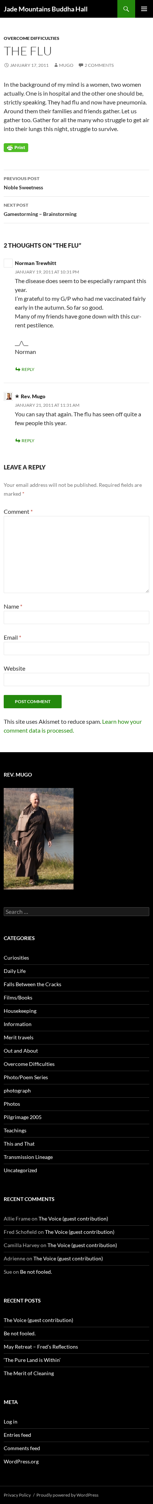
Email (12, 637)
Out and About (21, 1050)
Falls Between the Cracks (32, 984)
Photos (12, 1104)
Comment (18, 511)
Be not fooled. (36, 1272)
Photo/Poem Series (26, 1077)
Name (13, 606)
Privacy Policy (17, 1495)
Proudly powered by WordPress (67, 1495)
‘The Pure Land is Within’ (32, 1360)
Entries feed (17, 1435)
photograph (17, 1090)
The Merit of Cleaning (29, 1373)
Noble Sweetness (23, 183)
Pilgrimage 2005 (23, 1117)
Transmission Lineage (28, 1157)
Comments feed (22, 1448)
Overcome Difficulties (31, 38)
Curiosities (16, 957)
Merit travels (18, 1037)
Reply (28, 369)
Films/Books (18, 997)
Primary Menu (144, 9)
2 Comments (99, 65)
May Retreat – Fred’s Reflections (41, 1346)
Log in (10, 1421)
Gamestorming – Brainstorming (40, 209)
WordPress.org (21, 1461)
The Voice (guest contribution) (73, 1218)
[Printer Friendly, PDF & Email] (16, 147)
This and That (19, 1143)
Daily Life (15, 971)
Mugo (66, 65)
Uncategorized (20, 1170)
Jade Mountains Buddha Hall (46, 9)
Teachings (15, 1130)
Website (14, 668)
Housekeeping (20, 1011)
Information (18, 1024)
